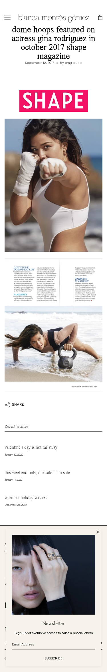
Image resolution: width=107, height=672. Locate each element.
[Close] (98, 532)
